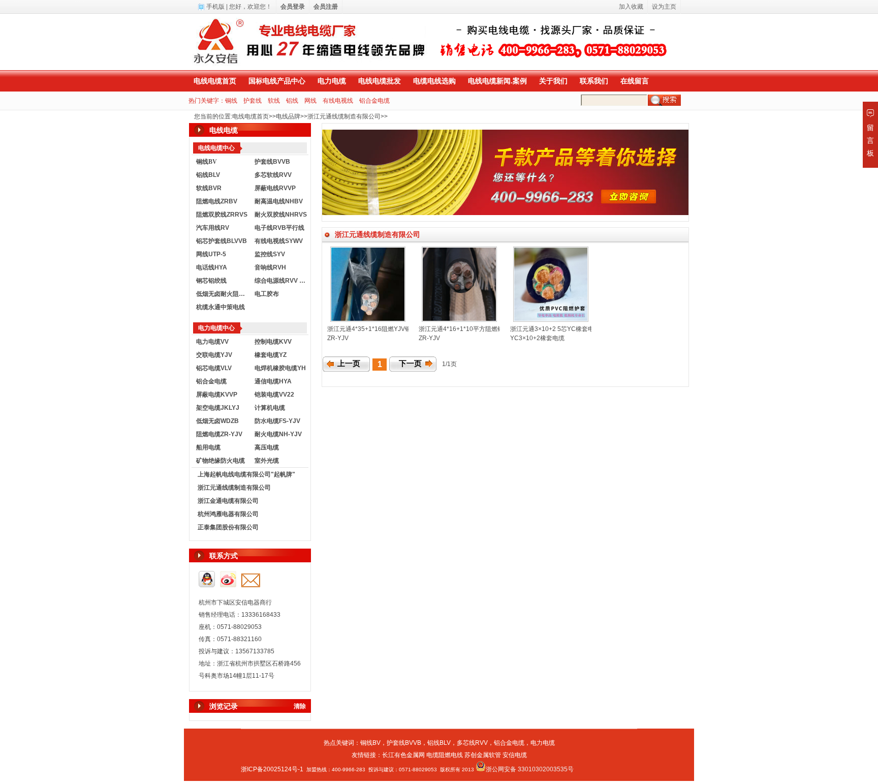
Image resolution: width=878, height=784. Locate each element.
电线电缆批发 (379, 81)
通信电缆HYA (273, 381)
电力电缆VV (212, 341)
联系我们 (594, 81)
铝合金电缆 (374, 100)
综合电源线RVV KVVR (281, 280)
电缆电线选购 (434, 81)
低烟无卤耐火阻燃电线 (223, 293)
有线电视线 (338, 100)
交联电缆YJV (214, 354)
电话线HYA (211, 267)
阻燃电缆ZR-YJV (219, 434)
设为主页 (664, 6)
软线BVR (209, 188)
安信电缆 (515, 755)
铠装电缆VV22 (274, 394)
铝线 (292, 100)
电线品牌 (288, 116)
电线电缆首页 (215, 81)
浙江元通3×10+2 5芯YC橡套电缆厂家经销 (567, 329)
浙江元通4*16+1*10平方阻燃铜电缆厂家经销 (479, 329)
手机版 (215, 6)
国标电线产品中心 (276, 81)
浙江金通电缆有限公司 (228, 500)
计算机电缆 (270, 407)
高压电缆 (267, 447)
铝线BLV (208, 174)
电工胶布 (267, 293)
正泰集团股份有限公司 (228, 527)
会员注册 (325, 6)
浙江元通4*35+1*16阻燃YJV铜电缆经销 (381, 329)
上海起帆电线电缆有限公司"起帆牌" (246, 474)
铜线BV (370, 742)
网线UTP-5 (211, 254)
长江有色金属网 (403, 755)
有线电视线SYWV (279, 241)
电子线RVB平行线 (279, 227)
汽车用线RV (212, 227)
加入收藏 (631, 6)
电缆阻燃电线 (444, 755)
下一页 (410, 363)
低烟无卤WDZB (217, 421)
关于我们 (553, 81)
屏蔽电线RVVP (275, 188)
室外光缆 (267, 460)
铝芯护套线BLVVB (221, 241)
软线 (274, 100)
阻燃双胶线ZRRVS (221, 214)
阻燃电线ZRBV (216, 201)
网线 (310, 100)
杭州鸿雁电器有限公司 (228, 514)
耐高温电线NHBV (279, 201)
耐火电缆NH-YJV (278, 434)
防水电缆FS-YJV (277, 421)
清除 (300, 706)
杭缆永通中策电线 (220, 307)
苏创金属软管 (482, 755)
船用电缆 (208, 447)
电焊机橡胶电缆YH (280, 368)
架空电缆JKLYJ (217, 407)
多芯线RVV (472, 742)
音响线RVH (270, 267)
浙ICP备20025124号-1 (272, 769)
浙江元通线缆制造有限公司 (344, 116)
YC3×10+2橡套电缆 (537, 338)
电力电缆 (332, 81)
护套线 (252, 100)
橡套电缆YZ (271, 354)
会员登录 (292, 6)
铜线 (231, 100)
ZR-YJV (338, 338)
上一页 (348, 363)
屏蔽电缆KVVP (216, 394)
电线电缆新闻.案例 (497, 81)
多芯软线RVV (273, 174)
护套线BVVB (272, 161)
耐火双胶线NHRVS (281, 214)
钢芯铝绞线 (211, 280)
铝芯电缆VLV (214, 368)
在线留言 (634, 81)
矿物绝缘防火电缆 (220, 460)
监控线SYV (270, 254)
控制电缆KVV (273, 341)
